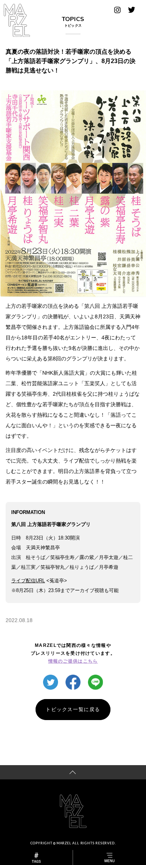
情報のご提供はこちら (73, 661)
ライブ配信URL (28, 580)
